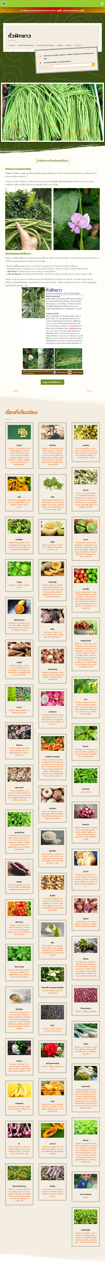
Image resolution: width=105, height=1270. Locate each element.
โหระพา (85, 746)
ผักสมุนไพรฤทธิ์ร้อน (50, 62)
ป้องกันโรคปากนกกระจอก (83, 502)
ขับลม (10, 500)
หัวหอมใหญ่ (52, 669)
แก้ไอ (24, 712)
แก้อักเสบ (20, 505)
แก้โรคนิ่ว (93, 1159)
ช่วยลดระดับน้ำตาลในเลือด (50, 500)
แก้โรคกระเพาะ (55, 594)
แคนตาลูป (52, 582)
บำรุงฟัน (68, 45)
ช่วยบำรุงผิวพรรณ (21, 448)
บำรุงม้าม (62, 54)
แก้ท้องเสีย (26, 460)
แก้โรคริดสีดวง (84, 552)
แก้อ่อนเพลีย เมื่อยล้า (87, 505)
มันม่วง (86, 918)
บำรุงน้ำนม (45, 1106)
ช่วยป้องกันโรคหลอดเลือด (16, 542)
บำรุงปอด (11, 1109)
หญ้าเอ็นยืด (85, 1230)
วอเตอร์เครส (19, 832)
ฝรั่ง (52, 942)
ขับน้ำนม (12, 710)
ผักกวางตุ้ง (19, 966)
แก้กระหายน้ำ (22, 675)
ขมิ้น (19, 497)
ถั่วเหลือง (19, 1009)
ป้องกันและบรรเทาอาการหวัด (17, 795)
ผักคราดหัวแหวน (19, 1186)
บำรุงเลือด (12, 458)
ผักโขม (85, 958)
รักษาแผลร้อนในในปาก (86, 547)
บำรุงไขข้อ (19, 458)
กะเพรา (19, 707)
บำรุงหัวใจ (25, 455)
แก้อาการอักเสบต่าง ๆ (54, 637)
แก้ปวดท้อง (18, 1151)
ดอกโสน (86, 445)
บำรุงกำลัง (25, 451)
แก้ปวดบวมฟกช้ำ (91, 1049)
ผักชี (52, 497)
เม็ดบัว (19, 445)
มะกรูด (19, 582)
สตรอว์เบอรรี (86, 640)
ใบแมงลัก (86, 789)
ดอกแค (19, 1061)
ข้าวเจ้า (85, 490)
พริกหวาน (19, 922)
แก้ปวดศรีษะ (26, 1194)
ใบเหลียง (19, 539)
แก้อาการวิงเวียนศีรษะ (54, 507)
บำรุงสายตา (25, 840)
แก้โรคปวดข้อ (23, 977)
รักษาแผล (19, 1189)
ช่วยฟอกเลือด (88, 545)
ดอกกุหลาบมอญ (52, 1063)
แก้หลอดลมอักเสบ (80, 1103)
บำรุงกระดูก (47, 55)
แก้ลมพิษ (91, 549)
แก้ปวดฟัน (18, 1194)
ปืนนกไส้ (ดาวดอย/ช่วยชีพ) (52, 987)
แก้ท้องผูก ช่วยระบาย (20, 630)
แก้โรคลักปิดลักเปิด (47, 953)
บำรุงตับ (12, 453)
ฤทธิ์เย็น (24, 547)
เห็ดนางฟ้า (19, 787)
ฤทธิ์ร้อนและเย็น (54, 990)
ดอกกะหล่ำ (86, 1086)
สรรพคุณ (60, 45)
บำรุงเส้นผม (50, 769)
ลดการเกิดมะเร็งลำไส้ (82, 601)
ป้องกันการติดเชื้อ (81, 832)
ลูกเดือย (52, 850)
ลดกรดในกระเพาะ (91, 599)
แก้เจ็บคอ (50, 464)
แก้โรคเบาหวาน (84, 711)
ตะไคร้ (85, 1043)
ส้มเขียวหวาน (19, 620)
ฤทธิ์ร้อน (69, 54)
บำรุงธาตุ (26, 1147)
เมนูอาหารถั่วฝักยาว (51, 382)
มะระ (85, 699)
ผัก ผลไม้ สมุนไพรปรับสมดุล (45, 45)
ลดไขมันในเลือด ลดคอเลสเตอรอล (52, 816)
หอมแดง (85, 824)
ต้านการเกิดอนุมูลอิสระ (20, 500)
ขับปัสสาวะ (11, 1189)
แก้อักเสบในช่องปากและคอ (16, 1196)
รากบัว (85, 871)
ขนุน (52, 1101)
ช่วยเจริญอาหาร (52, 545)
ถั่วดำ (52, 1025)
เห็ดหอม (19, 745)
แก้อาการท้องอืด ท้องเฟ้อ (55, 462)
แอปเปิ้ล (86, 589)
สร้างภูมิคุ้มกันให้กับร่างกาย (20, 502)
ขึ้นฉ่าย (85, 1140)
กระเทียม (52, 808)
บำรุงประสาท (20, 453)
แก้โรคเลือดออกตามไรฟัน (88, 976)
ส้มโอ (53, 541)
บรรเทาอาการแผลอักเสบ (55, 1104)
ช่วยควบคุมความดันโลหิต (17, 1012)
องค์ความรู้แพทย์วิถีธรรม (25, 45)
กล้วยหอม (19, 1103)
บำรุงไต (26, 458)
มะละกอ (52, 1143)
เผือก (52, 629)
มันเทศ (19, 881)
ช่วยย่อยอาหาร (13, 623)
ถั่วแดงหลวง (86, 1008)
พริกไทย (52, 445)
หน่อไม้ (19, 662)
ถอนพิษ (15, 838)
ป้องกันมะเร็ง (12, 460)
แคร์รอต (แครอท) (52, 756)
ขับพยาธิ (18, 710)
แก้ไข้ (28, 1071)
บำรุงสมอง (18, 455)
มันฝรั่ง (52, 895)
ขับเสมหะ (11, 448)
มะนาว (85, 539)
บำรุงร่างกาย (16, 840)
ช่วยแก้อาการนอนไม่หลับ (88, 1148)
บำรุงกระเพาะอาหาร (48, 1189)
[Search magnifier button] (93, 64)
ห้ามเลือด (77, 54)
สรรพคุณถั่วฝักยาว (64, 61)
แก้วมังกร (52, 711)
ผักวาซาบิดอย (85, 1194)
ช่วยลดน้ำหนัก (19, 668)
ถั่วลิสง (52, 1186)
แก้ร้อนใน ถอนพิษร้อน (19, 1071)
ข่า (19, 1143)
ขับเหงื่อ (59, 585)
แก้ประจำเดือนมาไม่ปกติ (18, 462)
